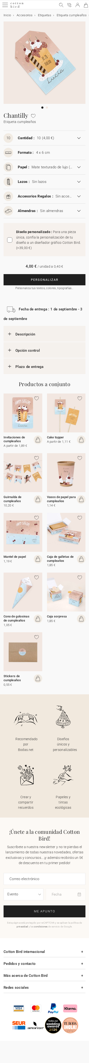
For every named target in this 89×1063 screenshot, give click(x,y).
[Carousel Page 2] (47, 107)
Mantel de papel (15, 556)
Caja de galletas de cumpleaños (60, 559)
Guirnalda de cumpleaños (13, 499)
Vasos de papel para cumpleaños (61, 499)
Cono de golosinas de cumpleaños (16, 618)
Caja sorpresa (57, 616)
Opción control (27, 350)
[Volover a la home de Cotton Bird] (17, 7)
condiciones (40, 926)
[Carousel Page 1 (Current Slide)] (42, 107)
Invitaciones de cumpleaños (14, 439)
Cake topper (55, 437)
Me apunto (44, 911)
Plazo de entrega (29, 367)
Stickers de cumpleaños (12, 678)
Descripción (25, 334)
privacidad (22, 926)
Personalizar (44, 280)
